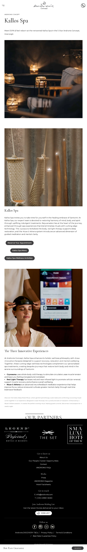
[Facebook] (34, 527)
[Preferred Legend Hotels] (16, 434)
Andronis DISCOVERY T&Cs (26, 533)
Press (43, 478)
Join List (45, 513)
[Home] (44, 5)
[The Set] (48, 434)
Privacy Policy (47, 533)
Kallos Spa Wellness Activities (20, 258)
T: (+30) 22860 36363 (43, 498)
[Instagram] (40, 527)
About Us (44, 457)
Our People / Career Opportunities (43, 461)
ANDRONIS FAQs (43, 468)
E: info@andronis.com (43, 495)
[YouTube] (46, 527)
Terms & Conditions (64, 533)
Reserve (77, 548)
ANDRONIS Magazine (43, 481)
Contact (43, 464)
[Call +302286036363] (83, 5)
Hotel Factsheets (43, 485)
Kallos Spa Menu (19, 250)
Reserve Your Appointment (20, 243)
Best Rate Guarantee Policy (44, 536)
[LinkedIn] (52, 527)
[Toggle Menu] (3, 5)
